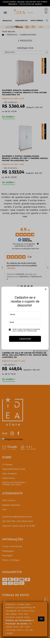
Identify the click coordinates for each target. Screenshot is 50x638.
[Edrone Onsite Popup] (25, 319)
